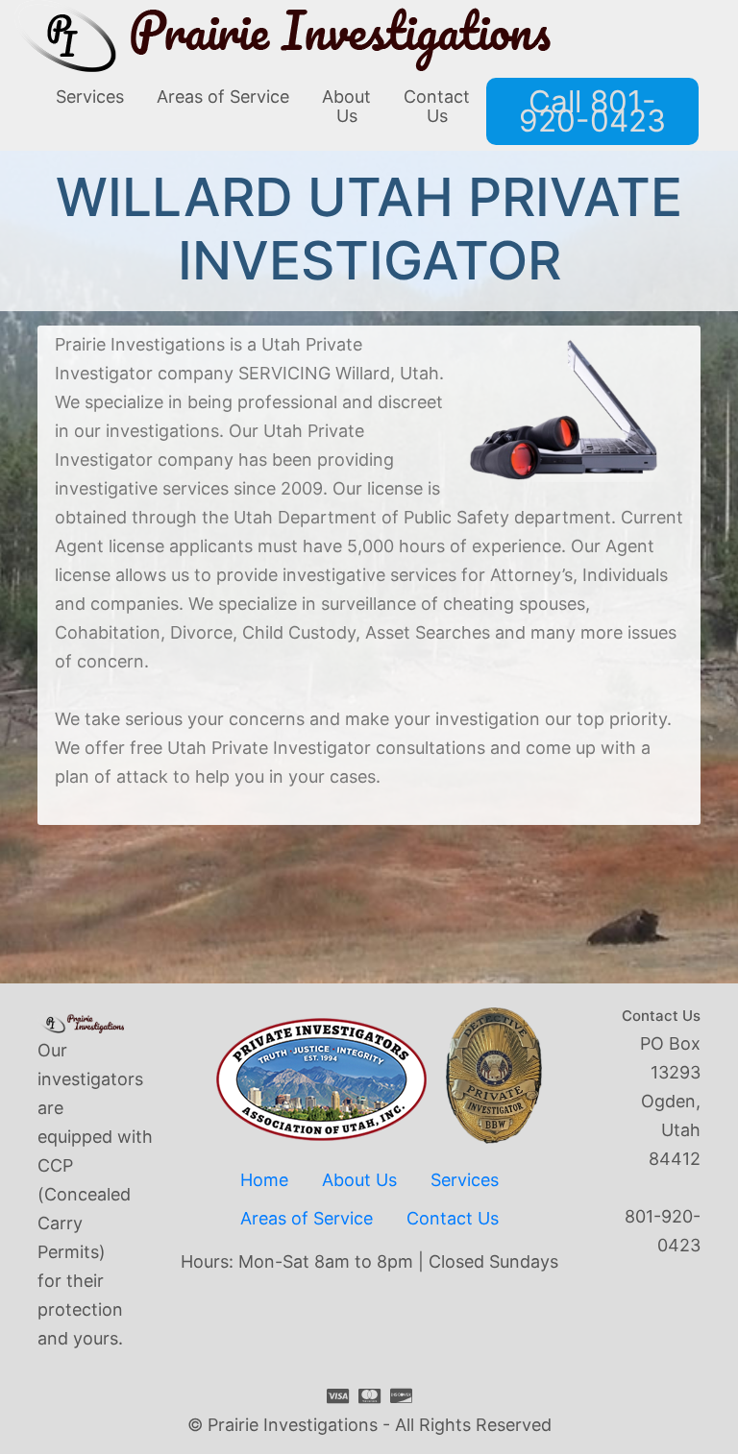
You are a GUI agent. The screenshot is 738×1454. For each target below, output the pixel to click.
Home (264, 1180)
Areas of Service (306, 1218)
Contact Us (452, 1218)
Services (464, 1180)
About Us (359, 1180)
